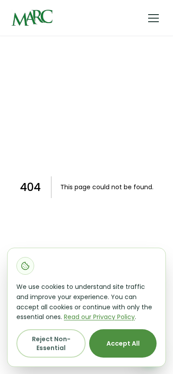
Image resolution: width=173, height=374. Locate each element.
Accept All (123, 343)
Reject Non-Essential (51, 343)
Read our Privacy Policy (99, 316)
